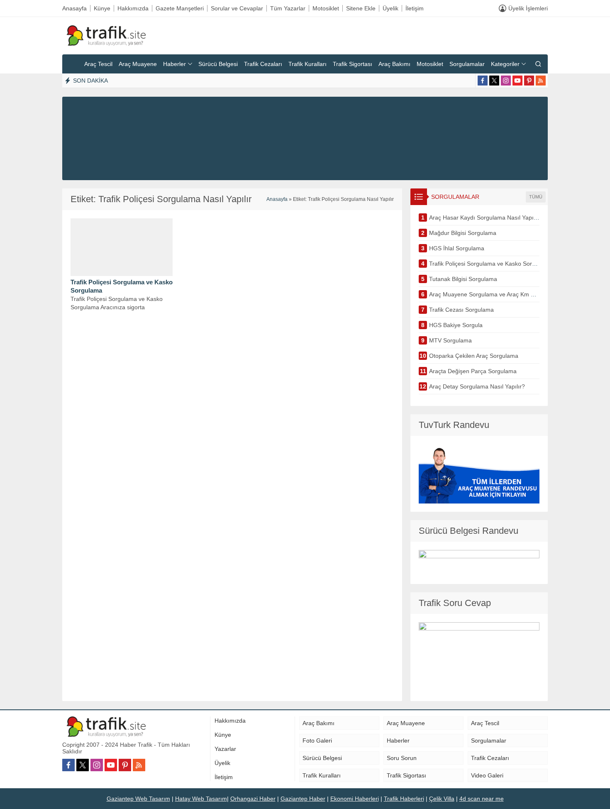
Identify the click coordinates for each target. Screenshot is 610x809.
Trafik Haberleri (404, 798)
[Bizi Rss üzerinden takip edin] (541, 81)
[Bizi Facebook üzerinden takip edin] (483, 81)
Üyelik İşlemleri (528, 8)
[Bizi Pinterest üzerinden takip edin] (529, 81)
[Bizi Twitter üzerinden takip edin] (494, 81)
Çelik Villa (441, 798)
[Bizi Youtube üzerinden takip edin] (517, 81)
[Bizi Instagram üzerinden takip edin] (506, 81)
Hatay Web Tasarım (201, 798)
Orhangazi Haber (253, 798)
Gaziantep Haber (303, 798)
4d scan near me (481, 798)
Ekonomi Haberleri (354, 798)
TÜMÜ (535, 196)
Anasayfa (277, 199)
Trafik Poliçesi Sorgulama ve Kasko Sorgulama (122, 286)
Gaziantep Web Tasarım (138, 798)
